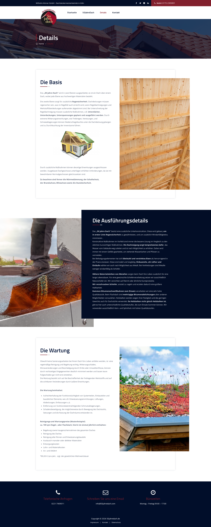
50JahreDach (88, 12)
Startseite (72, 12)
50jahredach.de (113, 518)
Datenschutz (116, 522)
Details (103, 12)
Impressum (94, 522)
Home (41, 43)
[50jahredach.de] (49, 17)
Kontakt (116, 12)
